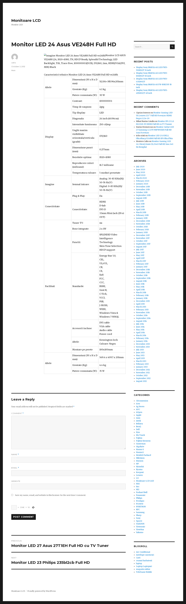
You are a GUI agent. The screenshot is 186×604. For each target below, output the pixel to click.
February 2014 (142, 338)
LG (137, 478)
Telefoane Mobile (144, 572)
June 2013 (140, 352)
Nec (137, 486)
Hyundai (140, 466)
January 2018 (142, 232)
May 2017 (140, 255)
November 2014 (143, 312)
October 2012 (142, 375)
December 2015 (143, 301)
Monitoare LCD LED (145, 481)
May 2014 (140, 330)
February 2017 (142, 264)
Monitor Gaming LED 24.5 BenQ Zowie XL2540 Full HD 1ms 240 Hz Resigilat (154, 144)
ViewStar (140, 529)
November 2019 (143, 189)
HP (137, 464)
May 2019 (140, 207)
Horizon (139, 461)
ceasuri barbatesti (144, 560)
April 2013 (140, 358)
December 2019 (143, 187)
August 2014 (141, 321)
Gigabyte (140, 446)
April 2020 (140, 175)
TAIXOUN (140, 524)
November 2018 (143, 224)
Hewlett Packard (143, 455)
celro (13, 63)
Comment (17, 413)
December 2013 (143, 344)
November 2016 (143, 272)
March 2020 (141, 178)
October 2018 (142, 227)
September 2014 (143, 318)
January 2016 (141, 298)
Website (15, 481)
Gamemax (141, 444)
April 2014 (140, 332)
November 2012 (143, 372)
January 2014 (142, 341)
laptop (139, 563)
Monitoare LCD (26, 20)
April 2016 (140, 290)
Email (15, 468)
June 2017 (140, 252)
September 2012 (143, 378)
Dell (138, 429)
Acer (138, 404)
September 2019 (143, 195)
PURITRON (141, 507)
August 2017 (141, 247)
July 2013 (140, 350)
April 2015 (140, 304)
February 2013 (142, 364)
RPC (138, 509)
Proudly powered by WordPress (41, 591)
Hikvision (140, 458)
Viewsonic (140, 527)
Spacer (139, 521)
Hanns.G (140, 452)
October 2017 (141, 241)
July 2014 (140, 324)
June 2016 (140, 284)
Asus (13, 70)
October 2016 (141, 275)
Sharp (138, 515)
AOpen (139, 412)
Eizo (138, 432)
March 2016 (141, 292)
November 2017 (143, 238)
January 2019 (141, 218)
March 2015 (141, 307)
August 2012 (141, 381)
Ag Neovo (140, 406)
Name (15, 454)
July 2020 (140, 167)
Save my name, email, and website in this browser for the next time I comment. (50, 495)
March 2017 (141, 261)
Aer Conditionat (143, 552)
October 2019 (141, 192)
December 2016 (143, 269)
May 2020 (140, 172)
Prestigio (140, 501)
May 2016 (140, 287)
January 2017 (141, 267)
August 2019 (141, 198)
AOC (138, 409)
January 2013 (142, 367)
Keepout (140, 472)
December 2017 (143, 235)
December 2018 (143, 221)
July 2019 (140, 201)
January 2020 (142, 184)
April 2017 (140, 258)
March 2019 (141, 212)
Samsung (140, 512)
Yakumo (139, 532)
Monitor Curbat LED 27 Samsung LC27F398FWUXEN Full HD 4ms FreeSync (155, 130)
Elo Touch (140, 435)
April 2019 (140, 209)
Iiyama (139, 469)
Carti (138, 558)
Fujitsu (139, 438)
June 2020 (140, 169)
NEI (137, 489)
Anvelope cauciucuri (145, 555)
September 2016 (143, 278)
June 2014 (140, 327)
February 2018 (142, 229)
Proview (139, 504)
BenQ (138, 426)
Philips (139, 498)
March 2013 (141, 361)
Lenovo (139, 475)
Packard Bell (141, 492)
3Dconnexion (142, 401)
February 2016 (142, 295)
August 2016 (141, 281)
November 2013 (143, 347)
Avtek (138, 421)
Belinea (139, 424)
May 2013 (140, 355)
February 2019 (142, 215)
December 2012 (143, 370)
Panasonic (140, 495)
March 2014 (141, 335)
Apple (138, 415)
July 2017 (140, 249)
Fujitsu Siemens (143, 441)
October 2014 (142, 315)
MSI (138, 484)
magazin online (143, 569)
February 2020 (142, 181)
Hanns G (140, 449)
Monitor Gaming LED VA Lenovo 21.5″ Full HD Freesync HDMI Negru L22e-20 (154, 116)
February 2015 (142, 310)
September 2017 (143, 244)
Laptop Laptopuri (144, 566)
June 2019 (140, 204)
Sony (138, 518)
